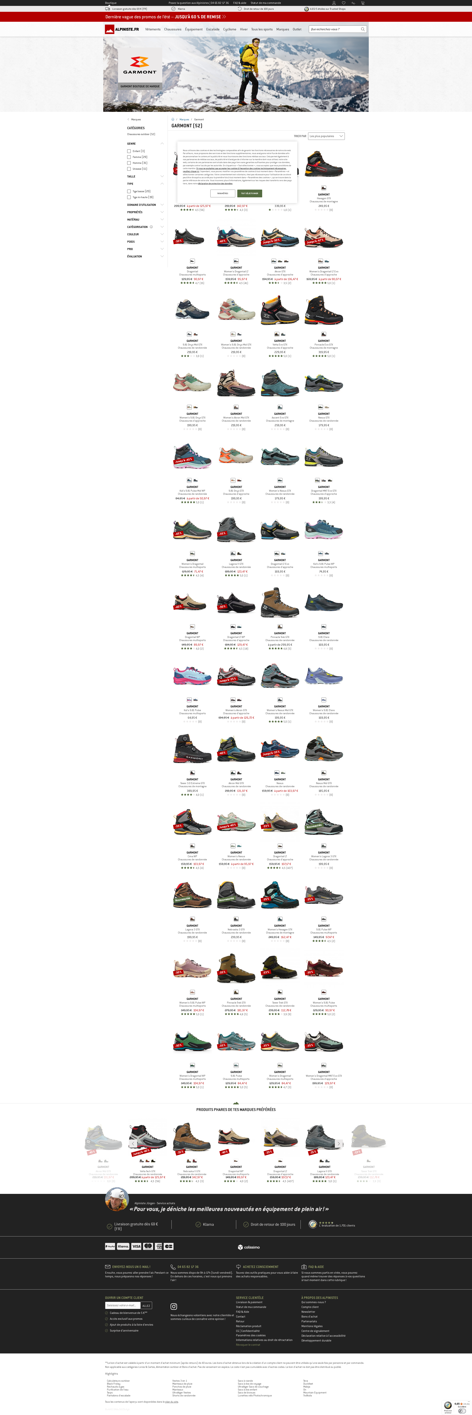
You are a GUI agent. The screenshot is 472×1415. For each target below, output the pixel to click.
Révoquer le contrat (248, 1345)
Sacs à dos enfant (247, 1389)
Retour (240, 1321)
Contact (240, 1316)
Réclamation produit (248, 1326)
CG (238, 1331)
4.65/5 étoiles (327, 9)
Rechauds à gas (115, 1386)
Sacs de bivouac (247, 1392)
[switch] (462, 1411)
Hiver (244, 29)
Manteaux (177, 1389)
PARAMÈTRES (222, 193)
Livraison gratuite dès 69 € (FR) (129, 9)
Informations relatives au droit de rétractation (264, 1340)
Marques (282, 29)
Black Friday (113, 1383)
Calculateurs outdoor (118, 1380)
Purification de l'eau (118, 1389)
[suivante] (339, 1144)
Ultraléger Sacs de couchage (253, 1386)
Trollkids (307, 1395)
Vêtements (153, 29)
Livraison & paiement (249, 1302)
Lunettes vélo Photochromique (255, 1395)
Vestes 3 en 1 (179, 1380)
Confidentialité (250, 1331)
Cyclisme (229, 29)
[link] (145, 119)
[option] (236, 67)
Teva (305, 1380)
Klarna (181, 9)
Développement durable (316, 1340)
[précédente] (133, 1144)
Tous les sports (262, 29)
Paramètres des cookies (251, 1335)
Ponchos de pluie (181, 1386)
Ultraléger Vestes (181, 1392)
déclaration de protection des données (215, 183)
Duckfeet (308, 1383)
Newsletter (308, 1312)
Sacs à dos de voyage (249, 1383)
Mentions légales (312, 1326)
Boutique (111, 3)
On (304, 1389)
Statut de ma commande (251, 1307)
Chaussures (172, 29)
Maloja (306, 1386)
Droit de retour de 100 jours (259, 9)
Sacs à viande (245, 1380)
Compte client (310, 1307)
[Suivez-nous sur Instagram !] (177, 1307)
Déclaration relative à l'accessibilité (323, 1336)
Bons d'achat (309, 1316)
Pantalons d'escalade (118, 1395)
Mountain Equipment (315, 1392)
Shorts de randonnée (183, 1395)
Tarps (110, 1392)
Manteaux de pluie (182, 1383)
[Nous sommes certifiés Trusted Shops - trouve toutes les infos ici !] (313, 1224)
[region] (237, 172)
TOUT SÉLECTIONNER (249, 193)
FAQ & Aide (242, 1312)
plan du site (171, 1401)
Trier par (300, 136)
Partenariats (309, 1321)
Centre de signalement (315, 1331)
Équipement (194, 29)
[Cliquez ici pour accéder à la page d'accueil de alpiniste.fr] (123, 29)
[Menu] (469, 1402)
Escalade (213, 29)
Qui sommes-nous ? (313, 1302)
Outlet (297, 29)
